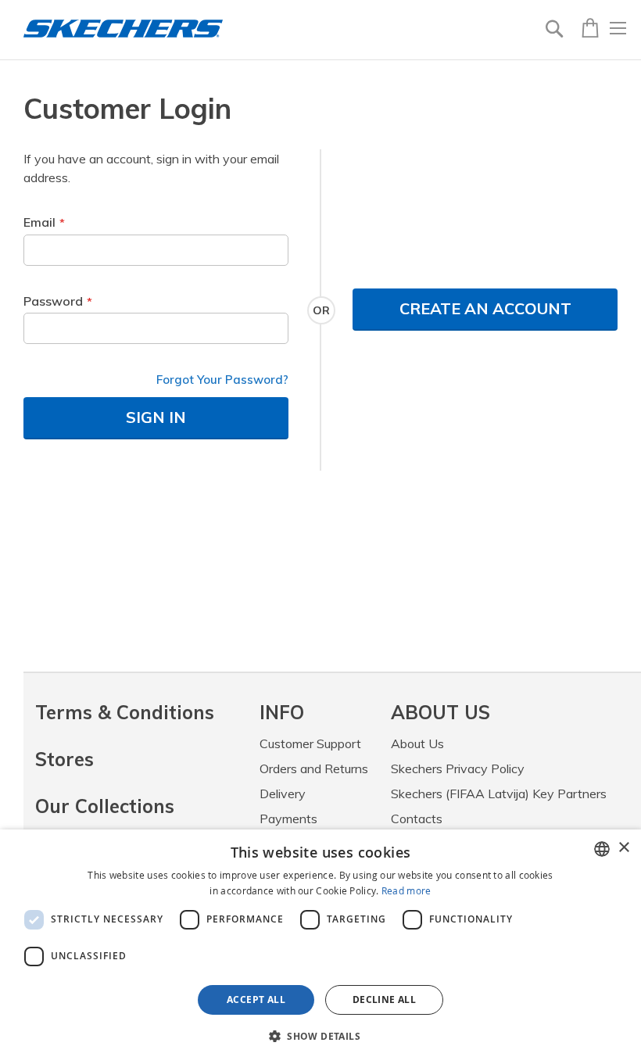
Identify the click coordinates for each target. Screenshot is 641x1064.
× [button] (623, 848)
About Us (417, 743)
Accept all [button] (256, 999)
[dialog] (320, 946)
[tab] (325, 712)
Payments (288, 818)
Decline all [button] (384, 999)
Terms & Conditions (124, 712)
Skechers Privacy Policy (458, 768)
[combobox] (602, 849)
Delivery (283, 793)
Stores (64, 759)
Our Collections (104, 806)
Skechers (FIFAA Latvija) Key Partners (499, 793)
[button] (320, 1035)
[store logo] (123, 29)
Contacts (416, 818)
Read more (406, 890)
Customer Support (310, 743)
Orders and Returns (314, 768)
